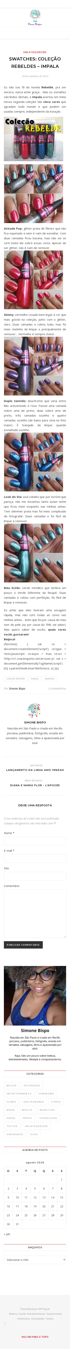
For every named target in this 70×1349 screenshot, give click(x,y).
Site (6, 868)
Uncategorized (35, 52)
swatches (50, 678)
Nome (9, 833)
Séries (27, 1118)
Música (27, 1109)
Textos (12, 1126)
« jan (7, 1234)
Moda (11, 1109)
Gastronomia (34, 1101)
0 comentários (57, 688)
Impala (34, 678)
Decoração (32, 1085)
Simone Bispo (17, 688)
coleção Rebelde (15, 678)
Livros (56, 1101)
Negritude (47, 1109)
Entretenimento (19, 1093)
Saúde (11, 1118)
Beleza (12, 1085)
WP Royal (43, 1309)
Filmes (11, 1101)
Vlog (34, 1134)
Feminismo (46, 1093)
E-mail (9, 850)
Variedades (15, 1134)
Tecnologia (48, 1118)
